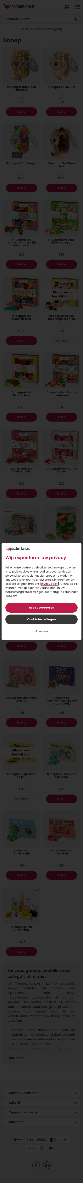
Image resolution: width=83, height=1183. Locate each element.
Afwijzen (41, 631)
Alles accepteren (41, 608)
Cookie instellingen (41, 619)
